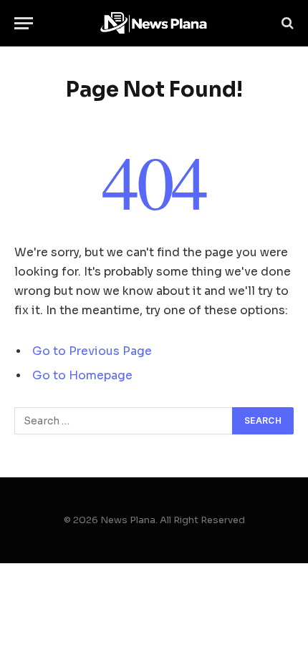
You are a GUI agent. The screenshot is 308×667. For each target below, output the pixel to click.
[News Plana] (154, 23)
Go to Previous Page (92, 351)
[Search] (286, 23)
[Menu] (23, 23)
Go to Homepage (82, 376)
